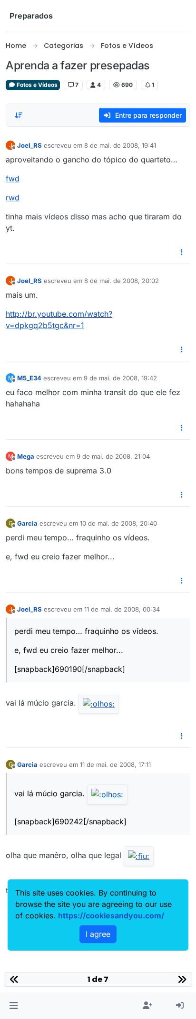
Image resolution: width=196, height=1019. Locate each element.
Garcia (27, 523)
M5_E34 (29, 378)
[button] (13, 1005)
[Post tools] (182, 252)
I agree (98, 934)
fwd (13, 178)
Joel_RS (29, 145)
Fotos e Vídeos (36, 84)
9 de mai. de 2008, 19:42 (120, 378)
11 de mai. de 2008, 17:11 (115, 764)
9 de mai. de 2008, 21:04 (113, 456)
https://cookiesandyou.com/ (111, 915)
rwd (13, 197)
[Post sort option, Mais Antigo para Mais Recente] (18, 115)
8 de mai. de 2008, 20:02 (121, 280)
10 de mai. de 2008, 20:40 (118, 523)
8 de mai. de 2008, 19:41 (120, 145)
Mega (25, 456)
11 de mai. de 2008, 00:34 (122, 609)
